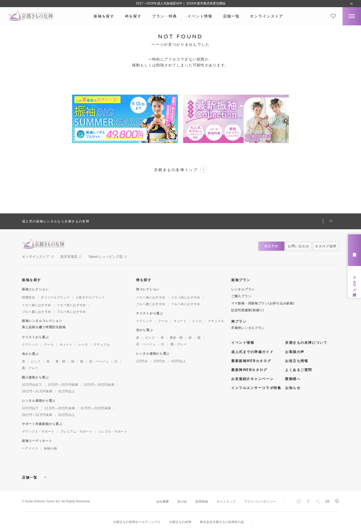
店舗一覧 (231, 16)
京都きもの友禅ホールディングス (137, 522)
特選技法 (28, 297)
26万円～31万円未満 (37, 391)
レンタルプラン (243, 289)
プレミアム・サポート (76, 431)
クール (49, 344)
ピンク (36, 361)
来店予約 (355, 250)
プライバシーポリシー (260, 501)
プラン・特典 (164, 16)
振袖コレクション (35, 289)
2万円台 (142, 361)
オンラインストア (266, 16)
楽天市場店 (68, 257)
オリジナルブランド (55, 297)
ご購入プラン (241, 296)
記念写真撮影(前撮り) (247, 310)
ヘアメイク (30, 448)
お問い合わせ (298, 246)
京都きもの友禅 (180, 522)
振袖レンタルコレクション (42, 321)
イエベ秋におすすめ (71, 305)
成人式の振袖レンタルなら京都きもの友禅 (55, 221)
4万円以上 (178, 361)
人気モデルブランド (90, 297)
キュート (65, 344)
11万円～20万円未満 (59, 408)
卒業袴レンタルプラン (248, 328)
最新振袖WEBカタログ (251, 361)
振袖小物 (50, 448)
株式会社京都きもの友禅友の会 (222, 522)
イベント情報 (199, 16)
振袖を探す (104, 16)
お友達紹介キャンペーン (252, 379)
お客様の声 (294, 352)
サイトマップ (225, 501)
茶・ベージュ (98, 361)
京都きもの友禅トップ (176, 170)
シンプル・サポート (112, 431)
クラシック (30, 344)
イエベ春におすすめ (36, 305)
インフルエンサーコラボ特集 (256, 388)
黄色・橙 (176, 338)
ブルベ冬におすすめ (71, 312)
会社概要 (162, 501)
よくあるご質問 (298, 370)
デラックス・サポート (38, 431)
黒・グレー (30, 368)
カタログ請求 (355, 281)
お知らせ (292, 388)
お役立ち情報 (296, 361)
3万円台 (159, 361)
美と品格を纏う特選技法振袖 (44, 327)
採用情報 (201, 501)
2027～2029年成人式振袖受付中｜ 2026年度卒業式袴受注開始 (180, 3)
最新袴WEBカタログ (249, 370)
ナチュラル (102, 344)
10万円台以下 (32, 385)
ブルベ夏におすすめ (36, 312)
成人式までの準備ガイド (252, 352)
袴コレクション (148, 289)
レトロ (83, 344)
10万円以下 (30, 408)
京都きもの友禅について (306, 343)
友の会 (182, 501)
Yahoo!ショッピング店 (105, 257)
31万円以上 (66, 391)
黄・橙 (60, 361)
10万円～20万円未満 (63, 385)
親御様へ (292, 379)
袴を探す (133, 16)
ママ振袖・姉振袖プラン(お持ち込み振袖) (262, 303)
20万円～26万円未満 (99, 385)
